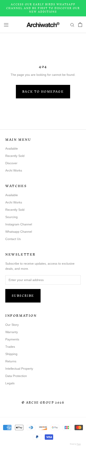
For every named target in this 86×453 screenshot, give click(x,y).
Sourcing (11, 217)
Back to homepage (43, 91)
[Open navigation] (6, 24)
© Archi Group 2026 (43, 402)
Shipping (11, 354)
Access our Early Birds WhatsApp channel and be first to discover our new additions (43, 8)
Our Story (12, 324)
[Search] (72, 25)
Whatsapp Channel (18, 231)
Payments (12, 339)
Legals (10, 383)
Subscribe (23, 295)
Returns (10, 361)
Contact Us (13, 239)
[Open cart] (80, 24)
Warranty (11, 332)
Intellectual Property (19, 368)
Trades (10, 346)
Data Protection (16, 376)
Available (11, 148)
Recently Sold (14, 156)
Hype (79, 444)
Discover (11, 163)
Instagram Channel (18, 224)
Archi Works (13, 170)
